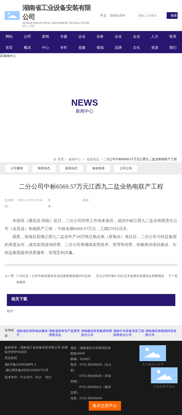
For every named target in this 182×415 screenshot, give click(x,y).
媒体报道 (98, 168)
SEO (48, 377)
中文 (103, 15)
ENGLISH (117, 15)
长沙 (38, 377)
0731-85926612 (90, 387)
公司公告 (126, 168)
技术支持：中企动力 (19, 377)
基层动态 (93, 159)
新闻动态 (44, 168)
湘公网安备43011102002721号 (26, 370)
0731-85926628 (90, 376)
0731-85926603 (91, 364)
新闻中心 (84, 111)
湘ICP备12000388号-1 (20, 364)
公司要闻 (16, 168)
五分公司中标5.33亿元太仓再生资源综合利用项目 (130, 276)
